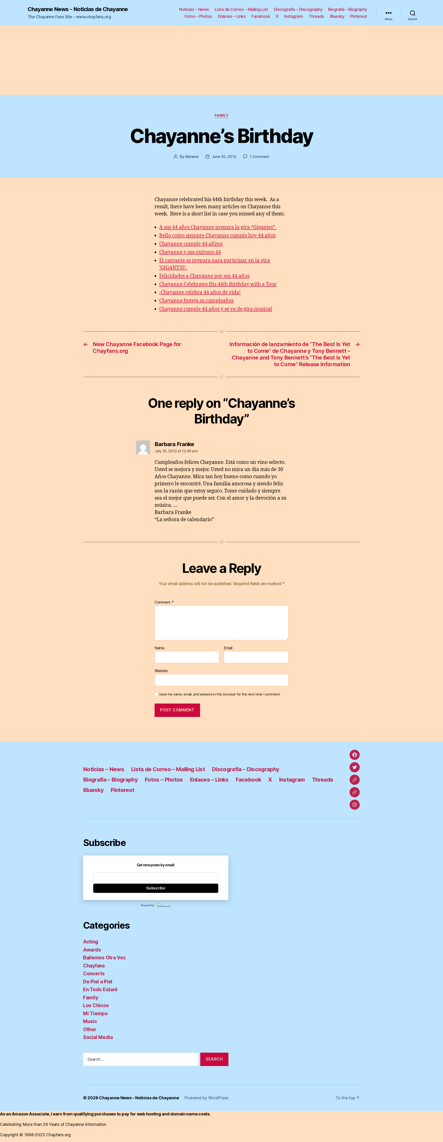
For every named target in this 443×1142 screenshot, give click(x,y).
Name (159, 648)
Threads (316, 16)
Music (90, 1021)
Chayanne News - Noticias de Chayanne (78, 9)
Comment (164, 602)
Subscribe (155, 888)
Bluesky (337, 16)
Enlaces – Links (232, 16)
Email (228, 648)
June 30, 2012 (224, 156)
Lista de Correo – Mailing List (241, 9)
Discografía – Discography (298, 9)
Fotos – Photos (198, 16)
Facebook (260, 16)
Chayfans (94, 966)
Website (161, 670)
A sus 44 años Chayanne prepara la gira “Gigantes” (217, 227)
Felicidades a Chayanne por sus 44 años (204, 276)
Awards (92, 950)
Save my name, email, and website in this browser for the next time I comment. (220, 694)
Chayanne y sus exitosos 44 (190, 252)
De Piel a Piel (97, 982)
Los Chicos (96, 1005)
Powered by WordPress (206, 1097)
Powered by (148, 905)
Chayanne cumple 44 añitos (191, 244)
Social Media (98, 1037)
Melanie (192, 156)
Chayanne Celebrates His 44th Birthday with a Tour (218, 284)
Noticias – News (194, 9)
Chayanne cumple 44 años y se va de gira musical (215, 309)
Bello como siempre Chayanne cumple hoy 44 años (217, 236)
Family (221, 115)
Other (89, 1029)
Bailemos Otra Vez (104, 958)
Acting (90, 942)
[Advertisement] (221, 60)
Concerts (94, 973)
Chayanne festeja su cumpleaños (196, 301)
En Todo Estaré (100, 989)
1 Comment (259, 156)
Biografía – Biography (347, 9)
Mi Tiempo (95, 1013)
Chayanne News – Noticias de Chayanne (139, 1097)
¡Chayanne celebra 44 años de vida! (200, 292)
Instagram (293, 16)
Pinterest (358, 16)
